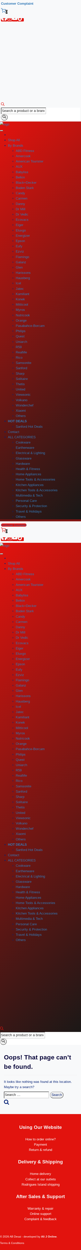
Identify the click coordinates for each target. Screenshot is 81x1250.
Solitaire (22, 379)
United (20, 389)
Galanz (21, 262)
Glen (19, 267)
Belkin (20, 177)
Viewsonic (23, 395)
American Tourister (29, 161)
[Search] (4, 117)
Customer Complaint (17, 3)
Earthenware (25, 448)
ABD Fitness (25, 151)
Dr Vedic (22, 214)
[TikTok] (20, 19)
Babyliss (22, 172)
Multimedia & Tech (29, 495)
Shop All (14, 140)
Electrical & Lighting (30, 453)
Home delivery (40, 1174)
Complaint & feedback (40, 1219)
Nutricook (23, 315)
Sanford (21, 368)
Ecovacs (22, 220)
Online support (40, 1214)
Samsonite (23, 363)
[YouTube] (14, 19)
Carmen (21, 198)
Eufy (19, 246)
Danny (20, 204)
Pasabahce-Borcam (30, 326)
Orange (21, 320)
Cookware (23, 442)
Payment (40, 1144)
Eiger (19, 225)
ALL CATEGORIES (22, 437)
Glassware (23, 458)
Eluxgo (21, 230)
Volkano (21, 400)
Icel (18, 283)
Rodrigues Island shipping (41, 1184)
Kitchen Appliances (30, 485)
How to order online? (40, 1139)
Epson (20, 241)
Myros (20, 310)
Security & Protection (31, 506)
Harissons (23, 273)
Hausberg (23, 278)
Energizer (23, 236)
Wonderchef (24, 405)
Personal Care (26, 501)
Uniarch (21, 342)
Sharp (20, 373)
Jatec (20, 289)
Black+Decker (26, 183)
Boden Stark (25, 188)
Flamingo (22, 257)
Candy (20, 193)
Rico (19, 357)
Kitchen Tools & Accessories (37, 490)
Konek (20, 299)
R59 (19, 347)
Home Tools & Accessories (35, 479)
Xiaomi (21, 411)
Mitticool (22, 304)
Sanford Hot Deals (29, 426)
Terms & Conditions (12, 1243)
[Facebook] (4, 19)
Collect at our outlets (40, 1179)
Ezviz (20, 251)
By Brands (15, 145)
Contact (13, 432)
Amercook (23, 156)
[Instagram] (9, 19)
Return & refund (40, 1150)
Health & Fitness (28, 469)
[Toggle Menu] (1, 130)
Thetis (20, 384)
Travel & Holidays (29, 511)
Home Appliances (28, 474)
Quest (20, 336)
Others (21, 416)
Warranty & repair (40, 1208)
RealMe (21, 352)
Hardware (23, 464)
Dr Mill (20, 209)
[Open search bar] (3, 105)
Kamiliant (22, 294)
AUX (19, 167)
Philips (21, 331)
